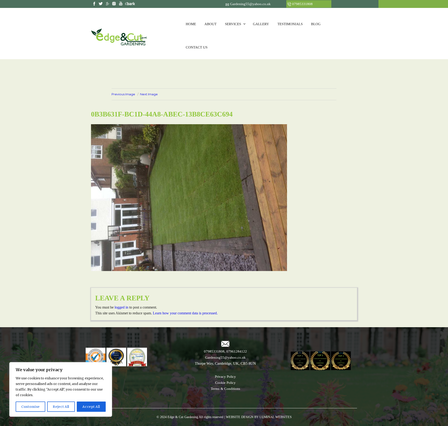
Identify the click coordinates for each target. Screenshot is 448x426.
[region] (60, 389)
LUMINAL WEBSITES (275, 417)
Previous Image (123, 94)
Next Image (149, 94)
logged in (121, 307)
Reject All (61, 407)
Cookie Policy (225, 383)
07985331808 (302, 4)
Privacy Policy (225, 376)
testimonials (290, 24)
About (210, 24)
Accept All (91, 407)
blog (316, 24)
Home (191, 24)
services (233, 24)
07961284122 (236, 351)
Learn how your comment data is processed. (185, 313)
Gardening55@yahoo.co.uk (250, 4)
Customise (30, 407)
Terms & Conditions (225, 389)
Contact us (196, 47)
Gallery (261, 24)
